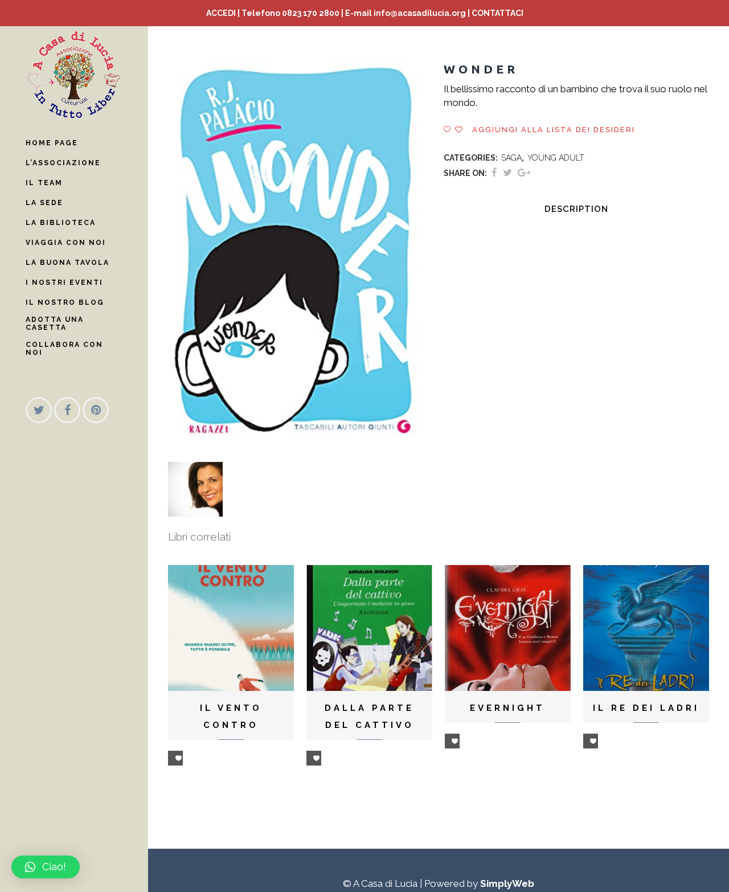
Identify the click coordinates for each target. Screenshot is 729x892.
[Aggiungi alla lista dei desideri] (175, 758)
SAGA (511, 157)
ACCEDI (221, 13)
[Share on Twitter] (507, 172)
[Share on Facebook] (494, 172)
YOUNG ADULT (555, 157)
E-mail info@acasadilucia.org (405, 13)
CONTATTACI (497, 13)
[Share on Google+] (524, 172)
